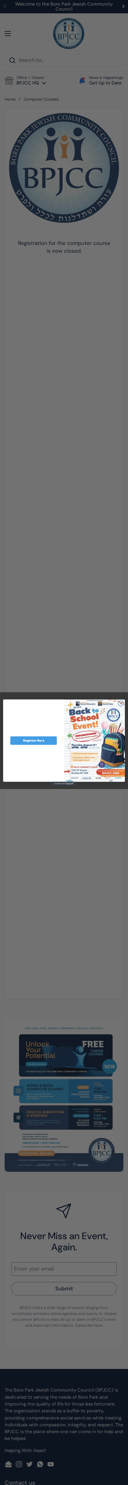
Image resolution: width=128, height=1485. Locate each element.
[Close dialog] (121, 703)
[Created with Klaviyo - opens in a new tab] (64, 784)
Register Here (33, 740)
